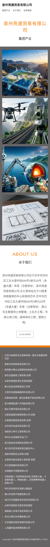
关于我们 (17, 10)
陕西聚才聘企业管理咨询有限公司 (21, 370)
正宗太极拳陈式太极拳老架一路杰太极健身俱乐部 (26, 357)
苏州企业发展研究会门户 (16, 437)
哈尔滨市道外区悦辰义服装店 (18, 488)
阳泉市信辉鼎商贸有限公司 (17, 364)
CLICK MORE (25, 334)
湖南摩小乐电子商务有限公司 (18, 511)
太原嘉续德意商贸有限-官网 (18, 420)
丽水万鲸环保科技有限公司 (17, 409)
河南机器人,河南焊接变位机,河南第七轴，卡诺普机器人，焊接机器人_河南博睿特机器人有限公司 (25, 479)
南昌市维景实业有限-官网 (17, 454)
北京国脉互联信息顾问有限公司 (19, 522)
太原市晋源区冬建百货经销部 (18, 505)
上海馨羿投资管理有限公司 (17, 528)
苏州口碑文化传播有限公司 (17, 517)
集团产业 (6, 10)
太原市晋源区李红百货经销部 (18, 381)
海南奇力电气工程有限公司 (17, 431)
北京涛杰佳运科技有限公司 (17, 426)
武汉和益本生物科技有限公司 (18, 443)
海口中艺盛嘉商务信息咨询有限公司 (22, 500)
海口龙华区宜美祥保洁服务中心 (19, 448)
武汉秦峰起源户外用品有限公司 (19, 403)
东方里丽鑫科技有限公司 (16, 465)
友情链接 (27, 10)
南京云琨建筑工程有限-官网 (18, 375)
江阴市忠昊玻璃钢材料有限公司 (19, 392)
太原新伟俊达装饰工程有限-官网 (20, 460)
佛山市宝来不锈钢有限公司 (17, 494)
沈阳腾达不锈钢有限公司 (16, 471)
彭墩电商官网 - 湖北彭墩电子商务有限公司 (25, 398)
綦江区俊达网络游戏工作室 (17, 386)
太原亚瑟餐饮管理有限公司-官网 (20, 415)
